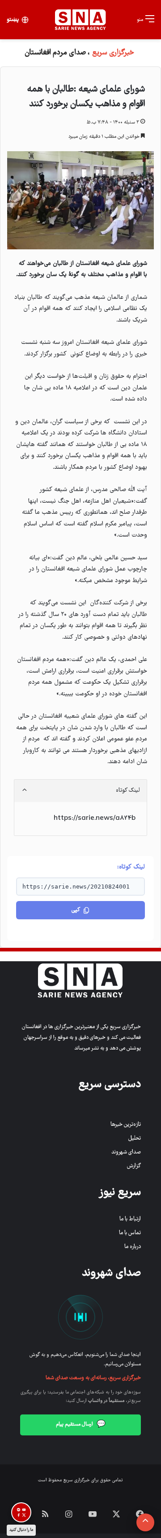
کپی (76, 910)
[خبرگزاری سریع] (80, 19)
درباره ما (132, 1247)
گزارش (134, 1166)
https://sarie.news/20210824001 (76, 886)
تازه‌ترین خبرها (125, 1124)
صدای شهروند (126, 1152)
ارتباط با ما (130, 1219)
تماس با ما (130, 1233)
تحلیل (134, 1138)
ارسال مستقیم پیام (81, 1425)
